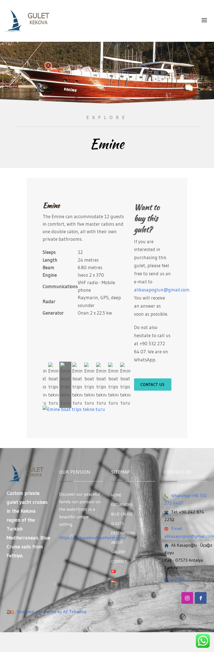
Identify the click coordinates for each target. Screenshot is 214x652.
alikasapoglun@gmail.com (161, 290)
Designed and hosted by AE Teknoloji (51, 611)
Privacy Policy (176, 579)
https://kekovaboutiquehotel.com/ (93, 537)
